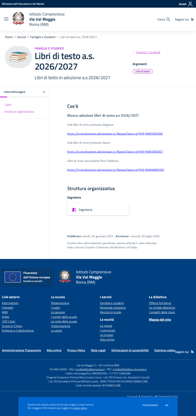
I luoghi (55, 307)
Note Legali (98, 350)
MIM (5, 312)
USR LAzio (8, 321)
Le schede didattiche (162, 307)
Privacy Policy (76, 350)
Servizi (21, 37)
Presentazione (60, 303)
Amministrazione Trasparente (21, 350)
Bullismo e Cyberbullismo (18, 330)
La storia (56, 330)
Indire (5, 316)
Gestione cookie (164, 350)
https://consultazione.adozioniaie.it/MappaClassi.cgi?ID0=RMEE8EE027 (115, 151)
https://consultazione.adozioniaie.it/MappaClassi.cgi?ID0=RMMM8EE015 (115, 170)
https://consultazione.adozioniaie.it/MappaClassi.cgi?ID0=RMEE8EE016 (115, 133)
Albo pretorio (10, 303)
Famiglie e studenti (43, 37)
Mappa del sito (160, 319)
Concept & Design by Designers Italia (152, 396)
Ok (167, 405)
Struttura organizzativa (19, 111)
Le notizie (106, 325)
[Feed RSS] (192, 19)
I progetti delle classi (162, 312)
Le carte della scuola (64, 321)
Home (9, 37)
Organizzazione (60, 326)
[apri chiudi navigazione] (6, 19)
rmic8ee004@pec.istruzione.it (130, 369)
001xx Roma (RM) (109, 365)
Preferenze (150, 405)
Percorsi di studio (110, 312)
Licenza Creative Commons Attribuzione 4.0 (102, 247)
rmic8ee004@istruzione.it (90, 369)
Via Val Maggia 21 (87, 365)
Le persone (58, 312)
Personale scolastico (113, 307)
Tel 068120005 (58, 369)
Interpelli (7, 307)
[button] (24, 92)
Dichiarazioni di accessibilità (130, 350)
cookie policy (80, 408)
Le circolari (106, 335)
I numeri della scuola (64, 316)
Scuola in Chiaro (12, 326)
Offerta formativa (160, 303)
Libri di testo (143, 71)
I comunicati (107, 330)
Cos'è (8, 104)
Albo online (107, 339)
